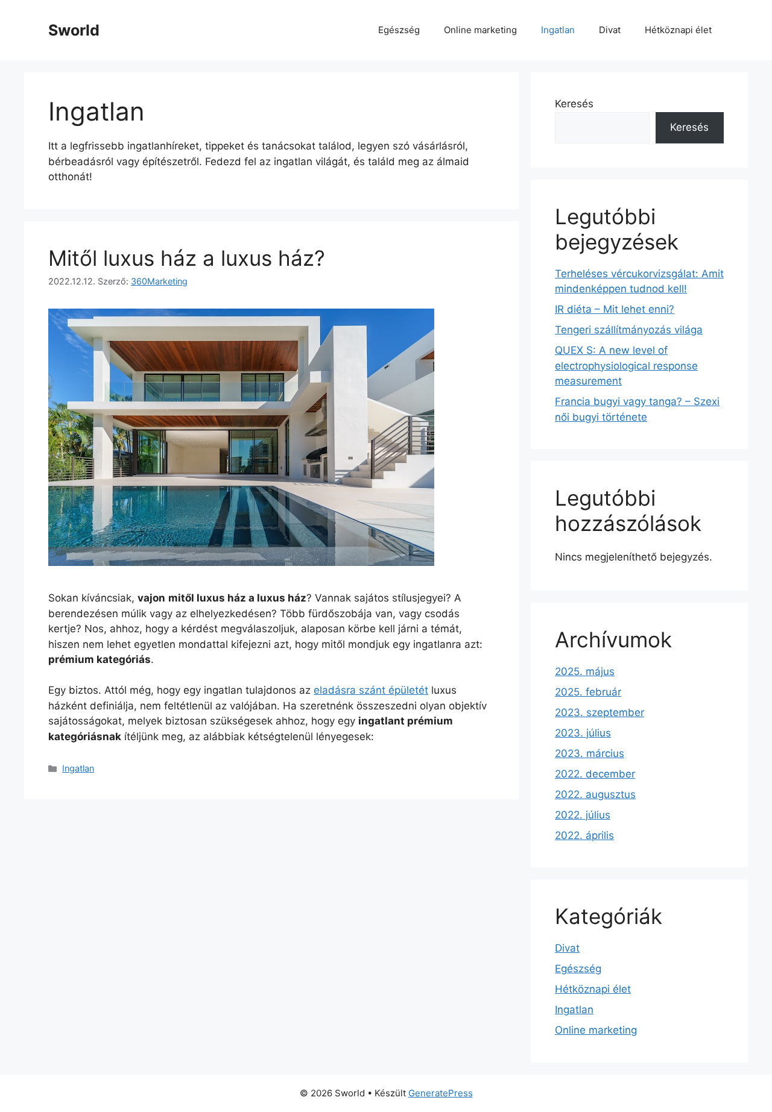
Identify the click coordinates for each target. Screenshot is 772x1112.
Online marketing (480, 30)
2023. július (583, 733)
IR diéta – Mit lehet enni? (614, 309)
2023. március (589, 753)
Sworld (74, 30)
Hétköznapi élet (678, 30)
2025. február (588, 692)
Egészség (399, 30)
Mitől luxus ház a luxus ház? (186, 258)
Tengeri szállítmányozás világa (629, 330)
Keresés (574, 104)
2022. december (595, 774)
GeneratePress (440, 1093)
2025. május (585, 671)
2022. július (582, 815)
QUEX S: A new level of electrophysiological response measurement (626, 365)
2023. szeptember (599, 712)
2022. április (584, 835)
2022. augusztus (595, 794)
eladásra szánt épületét (371, 690)
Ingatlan (558, 30)
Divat (610, 30)
